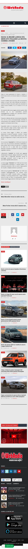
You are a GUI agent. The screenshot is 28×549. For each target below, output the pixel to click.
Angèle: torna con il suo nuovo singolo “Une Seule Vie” (15, 503)
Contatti (14, 541)
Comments (16, 483)
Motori (3, 30)
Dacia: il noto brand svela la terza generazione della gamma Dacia (11, 320)
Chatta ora (9, 546)
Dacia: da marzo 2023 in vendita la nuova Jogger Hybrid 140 (13, 345)
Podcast (15, 540)
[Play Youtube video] (14, 436)
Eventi (19, 540)
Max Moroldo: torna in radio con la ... (13, 197)
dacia (7, 186)
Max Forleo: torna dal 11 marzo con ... (15, 205)
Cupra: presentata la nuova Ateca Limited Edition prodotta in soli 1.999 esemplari (13, 395)
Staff (22, 540)
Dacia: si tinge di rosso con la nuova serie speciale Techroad (13, 295)
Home (5, 540)
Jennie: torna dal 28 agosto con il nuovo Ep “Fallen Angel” (16, 488)
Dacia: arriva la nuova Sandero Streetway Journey (13, 269)
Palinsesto (9, 540)
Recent (3, 483)
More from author (14, 247)
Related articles (5, 247)
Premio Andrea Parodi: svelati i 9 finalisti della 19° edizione (16, 495)
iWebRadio (5, 43)
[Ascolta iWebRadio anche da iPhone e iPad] (14, 517)
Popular (9, 483)
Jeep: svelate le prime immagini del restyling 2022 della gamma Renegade (12, 370)
